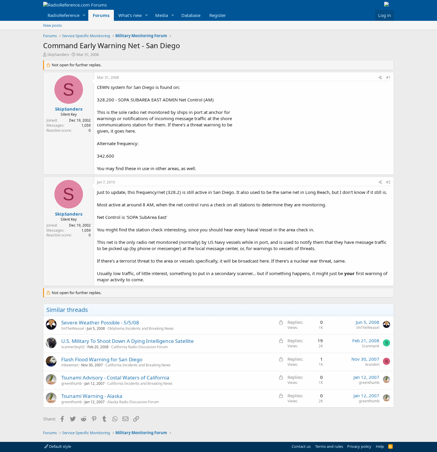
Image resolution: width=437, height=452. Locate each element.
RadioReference (63, 15)
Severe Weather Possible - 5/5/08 (100, 322)
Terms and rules (329, 446)
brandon (372, 364)
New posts (52, 25)
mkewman (69, 365)
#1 (388, 77)
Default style (59, 446)
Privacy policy (359, 446)
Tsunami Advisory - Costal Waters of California (115, 377)
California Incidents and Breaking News (138, 365)
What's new (130, 15)
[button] (84, 15)
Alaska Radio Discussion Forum (133, 401)
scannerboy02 (73, 346)
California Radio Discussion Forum (139, 346)
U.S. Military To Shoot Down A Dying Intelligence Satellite (127, 341)
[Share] (380, 77)
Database (190, 15)
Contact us (301, 446)
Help (380, 446)
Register (217, 15)
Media (161, 15)
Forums (101, 15)
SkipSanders (58, 54)
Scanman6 (370, 346)
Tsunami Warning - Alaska (91, 396)
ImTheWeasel (72, 328)
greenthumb (71, 383)
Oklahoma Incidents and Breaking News (141, 328)
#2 (388, 182)
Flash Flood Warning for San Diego (101, 359)
